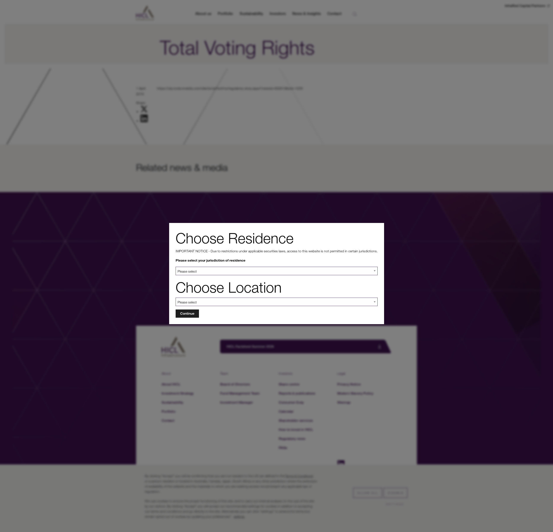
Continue (187, 313)
